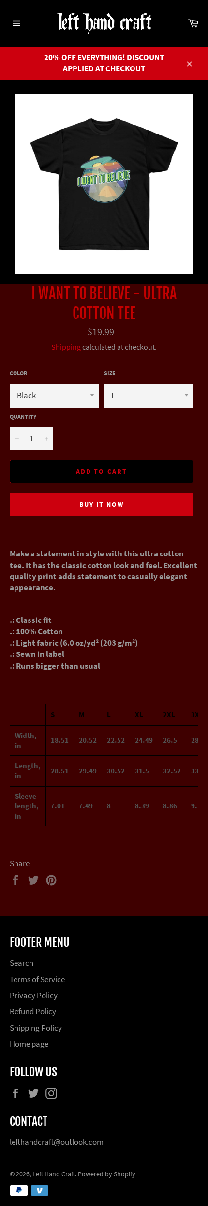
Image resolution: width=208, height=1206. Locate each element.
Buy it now (101, 504)
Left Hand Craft (53, 1174)
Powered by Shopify (106, 1174)
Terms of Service (37, 979)
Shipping (66, 347)
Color (18, 373)
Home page (29, 1043)
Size (110, 373)
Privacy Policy (34, 995)
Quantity (23, 416)
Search (21, 962)
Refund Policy (33, 1011)
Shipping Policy (36, 1027)
